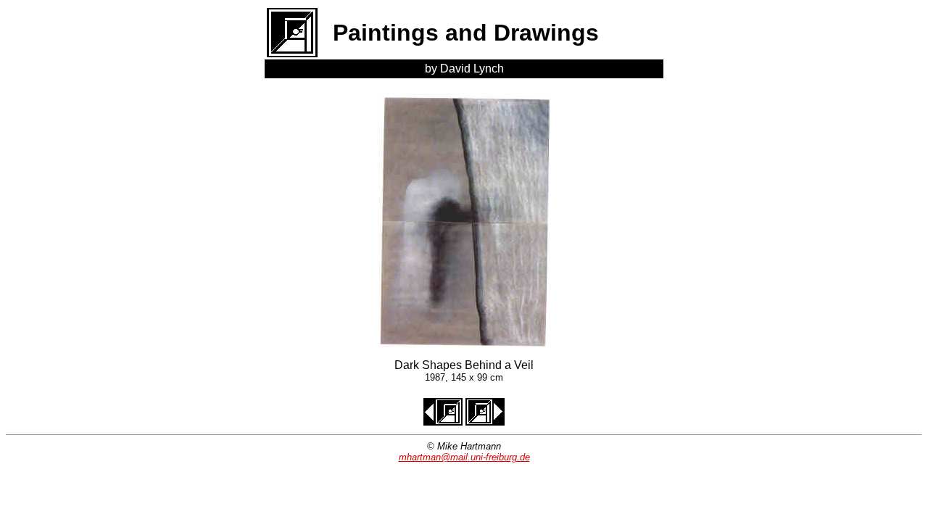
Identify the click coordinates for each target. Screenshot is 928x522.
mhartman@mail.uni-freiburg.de (464, 457)
